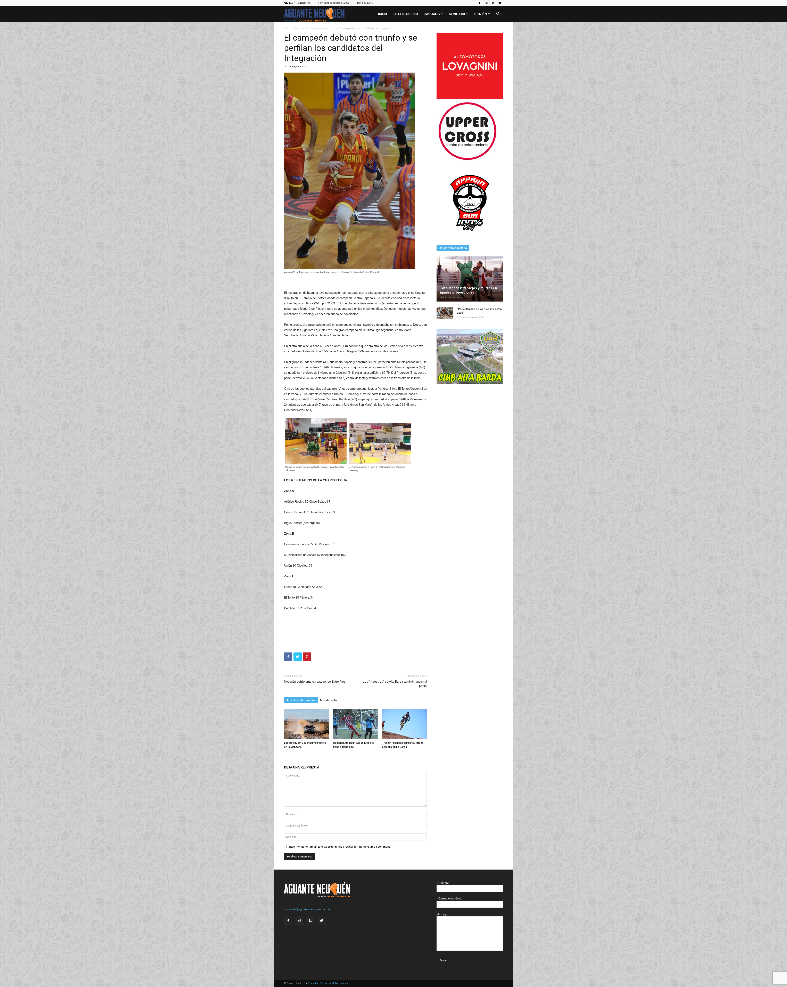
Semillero (457, 14)
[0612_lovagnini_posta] (470, 98)
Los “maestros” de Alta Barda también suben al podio (395, 684)
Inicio (382, 14)
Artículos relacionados (301, 700)
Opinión (480, 14)
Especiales (432, 14)
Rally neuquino (364, 2)
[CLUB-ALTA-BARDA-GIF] (470, 383)
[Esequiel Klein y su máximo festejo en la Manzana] (306, 724)
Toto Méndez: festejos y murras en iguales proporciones (468, 290)
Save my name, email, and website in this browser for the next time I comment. (339, 846)
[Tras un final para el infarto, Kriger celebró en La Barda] (404, 724)
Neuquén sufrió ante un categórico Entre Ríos (315, 681)
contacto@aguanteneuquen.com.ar (307, 909)
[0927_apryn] (470, 235)
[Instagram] (486, 3)
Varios (297, 28)
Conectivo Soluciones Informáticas (328, 983)
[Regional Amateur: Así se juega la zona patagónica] (355, 724)
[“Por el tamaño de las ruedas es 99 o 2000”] (445, 313)
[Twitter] (500, 3)
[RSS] (493, 3)
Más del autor (329, 700)
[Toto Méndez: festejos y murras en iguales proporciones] (470, 279)
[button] (498, 14)
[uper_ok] (467, 160)
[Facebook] (480, 3)
